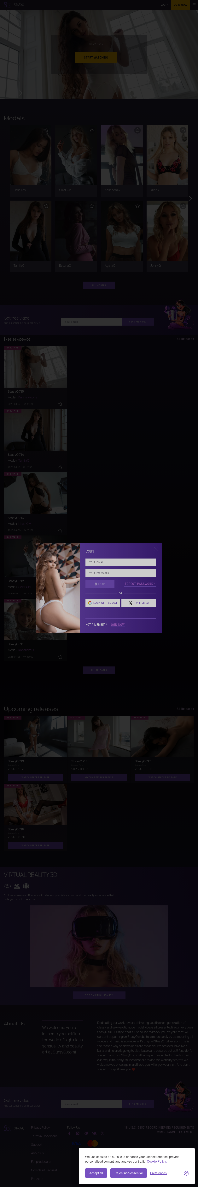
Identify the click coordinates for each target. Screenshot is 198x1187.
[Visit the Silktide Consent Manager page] (186, 1173)
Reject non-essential (128, 1173)
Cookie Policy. (157, 1161)
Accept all (96, 1173)
